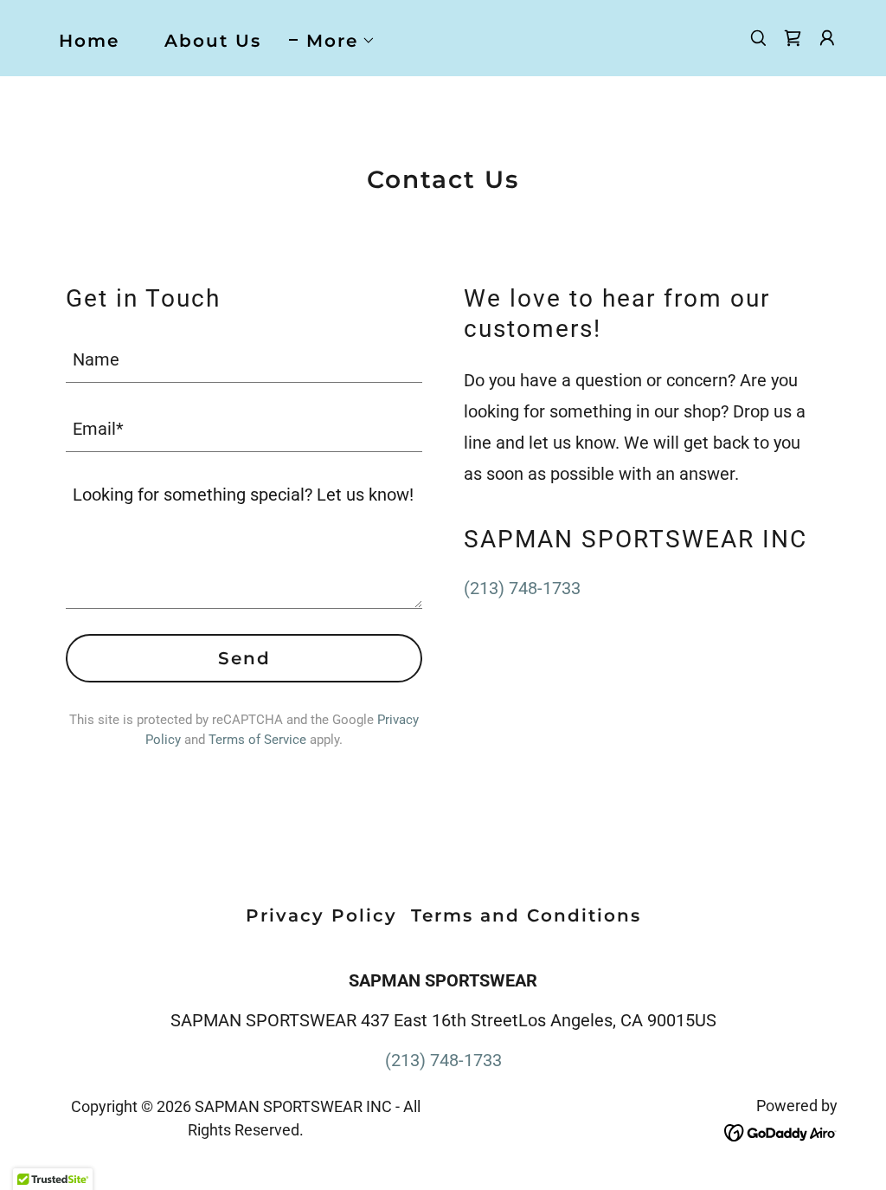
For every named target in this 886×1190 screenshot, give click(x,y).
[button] (332, 40)
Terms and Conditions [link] (526, 915)
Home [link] (89, 40)
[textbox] (244, 358)
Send (244, 658)
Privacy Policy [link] (321, 915)
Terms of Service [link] (257, 739)
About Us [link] (212, 40)
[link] (792, 38)
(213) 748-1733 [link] (522, 588)
